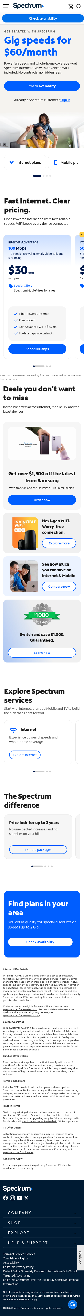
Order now (42, 500)
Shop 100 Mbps (37, 349)
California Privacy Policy (18, 1267)
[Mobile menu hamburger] (6, 6)
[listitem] (25, 162)
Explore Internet (25, 755)
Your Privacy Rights (15, 1258)
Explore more (59, 543)
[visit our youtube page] (19, 1197)
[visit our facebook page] (5, 1197)
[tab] (37, 176)
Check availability (42, 86)
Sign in (65, 100)
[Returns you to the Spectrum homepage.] (28, 5)
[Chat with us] (72, 1305)
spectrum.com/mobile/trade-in (39, 1121)
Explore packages (38, 849)
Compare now (59, 586)
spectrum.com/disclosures (18, 1152)
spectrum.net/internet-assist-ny (21, 1015)
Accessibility (11, 1263)
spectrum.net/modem (30, 990)
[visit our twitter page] (26, 1197)
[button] (42, 1213)
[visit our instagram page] (12, 1197)
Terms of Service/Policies (19, 1254)
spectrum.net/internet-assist (20, 1009)
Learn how (42, 652)
